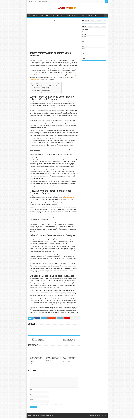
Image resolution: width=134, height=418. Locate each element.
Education (47, 15)
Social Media (89, 15)
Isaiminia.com (42, 415)
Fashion (52, 15)
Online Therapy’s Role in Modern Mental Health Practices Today (69, 359)
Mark (32, 57)
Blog (32, 1)
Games (84, 41)
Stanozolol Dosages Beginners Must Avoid (40, 91)
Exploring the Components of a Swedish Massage (53, 358)
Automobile (34, 15)
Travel (83, 15)
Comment (32, 375)
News (78, 15)
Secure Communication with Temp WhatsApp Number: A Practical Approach (69, 340)
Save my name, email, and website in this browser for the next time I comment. (48, 404)
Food (83, 39)
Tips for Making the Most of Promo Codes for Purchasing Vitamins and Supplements (38, 340)
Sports (61, 15)
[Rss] (97, 1)
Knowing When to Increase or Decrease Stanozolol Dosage (44, 88)
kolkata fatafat (49, 415)
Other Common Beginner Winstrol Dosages (41, 90)
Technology (67, 15)
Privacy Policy (38, 1)
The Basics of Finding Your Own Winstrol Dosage (42, 87)
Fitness (34, 20)
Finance (95, 15)
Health (57, 15)
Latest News (85, 46)
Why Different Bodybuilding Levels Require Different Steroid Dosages (46, 85)
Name (31, 389)
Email (31, 394)
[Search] (106, 1)
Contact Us (44, 1)
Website (32, 399)
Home (28, 1)
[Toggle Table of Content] (58, 83)
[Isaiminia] (67, 8)
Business (41, 15)
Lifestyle (74, 15)
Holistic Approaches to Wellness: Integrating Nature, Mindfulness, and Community (36, 359)
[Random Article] (106, 15)
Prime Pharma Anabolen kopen (37, 149)
